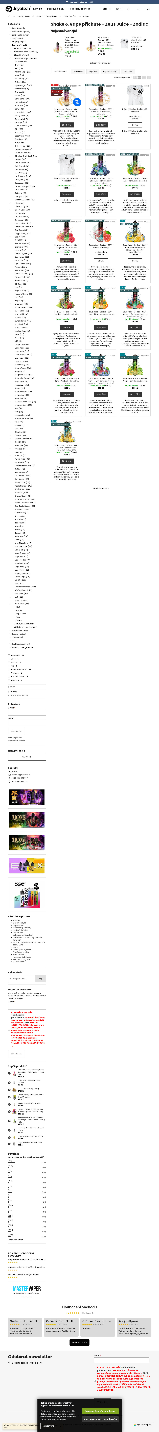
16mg (10, 1225)
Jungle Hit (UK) (21, 324)
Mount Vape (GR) (22, 395)
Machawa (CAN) (22, 364)
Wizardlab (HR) (21, 593)
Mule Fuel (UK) (21, 398)
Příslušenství (17, 637)
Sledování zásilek (20, 930)
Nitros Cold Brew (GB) (24, 418)
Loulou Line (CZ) (22, 358)
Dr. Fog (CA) (20, 213)
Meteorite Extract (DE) (25, 378)
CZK (117, 9)
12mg (10, 1215)
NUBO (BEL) (20, 425)
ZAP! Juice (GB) (21, 600)
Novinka (16, 662)
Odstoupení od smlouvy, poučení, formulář (28, 938)
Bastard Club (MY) (23, 112)
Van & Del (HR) (21, 550)
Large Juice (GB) (22, 344)
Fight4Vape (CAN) (23, 263)
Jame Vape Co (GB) (24, 307)
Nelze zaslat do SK (21, 669)
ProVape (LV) (20, 455)
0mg (10, 1160)
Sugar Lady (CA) (22, 513)
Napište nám (18, 925)
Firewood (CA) (21, 267)
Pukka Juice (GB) (22, 459)
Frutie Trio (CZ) (21, 280)
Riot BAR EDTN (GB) (23, 475)
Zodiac (19, 620)
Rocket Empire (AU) (23, 486)
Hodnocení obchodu (22, 957)
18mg (10, 1230)
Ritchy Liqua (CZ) (22, 482)
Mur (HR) (19, 408)
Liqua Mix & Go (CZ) (23, 354)
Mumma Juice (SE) (23, 405)
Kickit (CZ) (19, 334)
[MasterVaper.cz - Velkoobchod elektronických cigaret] (27, 1288)
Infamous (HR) (21, 304)
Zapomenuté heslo (16, 740)
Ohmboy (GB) (21, 432)
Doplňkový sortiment (21, 644)
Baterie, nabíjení (19, 634)
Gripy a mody (18, 38)
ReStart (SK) (20, 469)
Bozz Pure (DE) (21, 139)
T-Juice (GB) (20, 516)
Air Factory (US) (22, 78)
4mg (10, 1180)
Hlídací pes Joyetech (22, 949)
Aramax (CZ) (20, 92)
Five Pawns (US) (22, 270)
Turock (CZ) (20, 533)
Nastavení (48, 1425)
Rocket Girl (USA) (22, 489)
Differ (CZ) (20, 203)
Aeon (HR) (19, 75)
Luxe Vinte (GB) (22, 361)
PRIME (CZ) (19, 452)
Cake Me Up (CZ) (22, 146)
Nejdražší (93, 71)
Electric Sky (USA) (22, 243)
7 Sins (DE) (19, 65)
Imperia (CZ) (20, 301)
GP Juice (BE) (21, 284)
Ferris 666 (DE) (21, 260)
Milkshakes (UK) (22, 381)
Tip (14, 666)
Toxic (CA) (19, 526)
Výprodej (16, 673)
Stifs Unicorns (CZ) (23, 509)
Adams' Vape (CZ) (23, 72)
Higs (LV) (19, 287)
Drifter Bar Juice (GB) (24, 226)
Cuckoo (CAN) (21, 189)
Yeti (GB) (19, 597)
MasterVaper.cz (26, 1297)
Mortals (19, 610)
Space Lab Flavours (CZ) (25, 502)
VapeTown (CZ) (22, 570)
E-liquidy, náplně (19, 41)
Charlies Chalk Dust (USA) (26, 156)
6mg (10, 1190)
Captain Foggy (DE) (23, 149)
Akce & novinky (18, 28)
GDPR (15, 947)
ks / (26, 757)
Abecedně (128, 71)
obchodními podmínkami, (17, 1016)
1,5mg (10, 1165)
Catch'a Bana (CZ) (23, 152)
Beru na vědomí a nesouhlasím (100, 1419)
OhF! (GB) (19, 428)
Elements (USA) (22, 247)
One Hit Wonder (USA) (24, 438)
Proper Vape (21, 614)
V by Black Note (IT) (23, 543)
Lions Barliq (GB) (22, 351)
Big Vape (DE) (21, 122)
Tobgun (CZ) (20, 523)
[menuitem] (38, 9)
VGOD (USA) (20, 580)
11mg (10, 1210)
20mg (10, 1235)
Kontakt (16, 920)
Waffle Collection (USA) (25, 587)
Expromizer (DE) (22, 257)
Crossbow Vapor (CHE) (25, 186)
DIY (13, 640)
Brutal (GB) (20, 142)
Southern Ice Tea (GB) (25, 499)
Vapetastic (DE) (22, 566)
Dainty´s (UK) (21, 193)
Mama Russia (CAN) (23, 368)
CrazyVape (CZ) (22, 183)
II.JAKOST (16, 680)
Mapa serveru (19, 954)
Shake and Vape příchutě (25, 58)
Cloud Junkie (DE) (23, 163)
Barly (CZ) (19, 109)
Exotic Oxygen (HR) (23, 253)
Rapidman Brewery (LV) (25, 465)
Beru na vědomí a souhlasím (100, 1411)
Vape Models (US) (23, 560)
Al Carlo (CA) (20, 82)
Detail (135, 125)
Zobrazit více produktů (100, 63)
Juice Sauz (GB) (22, 311)
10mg (10, 1205)
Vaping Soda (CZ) (23, 573)
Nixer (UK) (19, 422)
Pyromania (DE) (22, 462)
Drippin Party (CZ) (23, 233)
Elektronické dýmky (20, 35)
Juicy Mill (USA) (21, 314)
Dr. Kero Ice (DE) (22, 216)
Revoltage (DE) (21, 472)
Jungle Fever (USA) (23, 321)
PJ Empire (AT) (21, 445)
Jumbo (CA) (20, 317)
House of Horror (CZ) (24, 294)
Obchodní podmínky (22, 927)
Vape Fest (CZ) (21, 556)
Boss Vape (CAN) (22, 136)
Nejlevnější (78, 71)
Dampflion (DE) (22, 196)
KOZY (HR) (19, 337)
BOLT (18, 607)
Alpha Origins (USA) (23, 85)
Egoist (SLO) (20, 237)
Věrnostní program (21, 959)
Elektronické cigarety (21, 31)
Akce (14, 659)
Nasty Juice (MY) (22, 415)
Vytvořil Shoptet (144, 1424)
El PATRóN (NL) (21, 240)
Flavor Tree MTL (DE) (24, 274)
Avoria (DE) (20, 95)
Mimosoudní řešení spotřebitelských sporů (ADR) (29, 943)
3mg (10, 1175)
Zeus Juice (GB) (22, 603)
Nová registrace (15, 737)
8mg (10, 1195)
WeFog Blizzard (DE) (23, 590)
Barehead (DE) (21, 105)
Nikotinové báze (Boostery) (26, 51)
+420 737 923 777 (20, 778)
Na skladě (17, 655)
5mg (10, 1185)
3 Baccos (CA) (21, 62)
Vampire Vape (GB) (23, 546)
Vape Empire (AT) (23, 553)
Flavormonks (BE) (22, 277)
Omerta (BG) (21, 435)
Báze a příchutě (19, 45)
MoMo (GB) (20, 388)
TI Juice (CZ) (20, 519)
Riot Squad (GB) (22, 479)
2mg (10, 1170)
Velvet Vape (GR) (22, 576)
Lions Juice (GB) (22, 348)
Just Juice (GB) (21, 327)
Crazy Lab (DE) (21, 179)
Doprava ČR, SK (19, 923)
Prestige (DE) (20, 449)
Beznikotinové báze (22, 48)
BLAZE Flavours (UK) (23, 125)
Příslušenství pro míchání (25, 627)
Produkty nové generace (22, 647)
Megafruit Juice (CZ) (24, 375)
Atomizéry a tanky (20, 630)
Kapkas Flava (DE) (23, 331)
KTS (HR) (18, 341)
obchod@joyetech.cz (21, 774)
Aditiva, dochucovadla (24, 624)
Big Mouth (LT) (21, 119)
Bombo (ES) (20, 132)
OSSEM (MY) (20, 442)
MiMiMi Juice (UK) (22, 385)
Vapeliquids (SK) (22, 563)
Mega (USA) (20, 371)
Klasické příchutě (21, 55)
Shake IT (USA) (21, 492)
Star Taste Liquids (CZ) (25, 506)
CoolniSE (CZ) (21, 173)
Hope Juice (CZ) (22, 290)
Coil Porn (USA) (21, 169)
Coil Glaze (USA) (22, 166)
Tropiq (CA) (20, 529)
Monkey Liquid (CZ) (23, 391)
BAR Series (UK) (21, 102)
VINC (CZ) (19, 583)
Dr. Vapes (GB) (21, 220)
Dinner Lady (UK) (22, 206)
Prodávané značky (21, 952)
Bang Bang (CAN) (22, 99)
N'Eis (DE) (19, 412)
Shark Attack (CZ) (23, 496)
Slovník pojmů (19, 962)
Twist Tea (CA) (21, 536)
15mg (10, 1220)
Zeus (18, 617)
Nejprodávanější (110, 71)
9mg (10, 1200)
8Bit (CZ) (19, 68)
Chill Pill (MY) (20, 159)
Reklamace (18, 932)
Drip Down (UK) (21, 230)
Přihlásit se (16, 731)
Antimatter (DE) (22, 88)
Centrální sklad (19, 676)
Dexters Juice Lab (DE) (25, 200)
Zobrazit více (79, 1342)
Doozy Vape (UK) (22, 210)
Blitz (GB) (19, 129)
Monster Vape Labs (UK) (25, 402)
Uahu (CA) (19, 539)
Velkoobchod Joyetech (23, 935)
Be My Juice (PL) (22, 115)
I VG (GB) (19, 297)
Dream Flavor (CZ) (23, 223)
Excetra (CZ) (20, 250)
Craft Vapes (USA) (23, 176)
